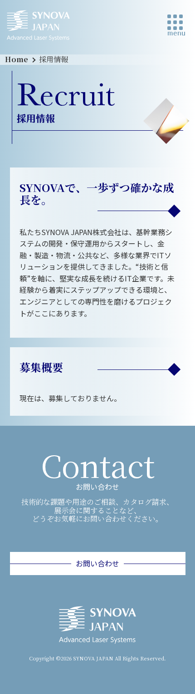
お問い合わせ (97, 563)
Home (16, 59)
